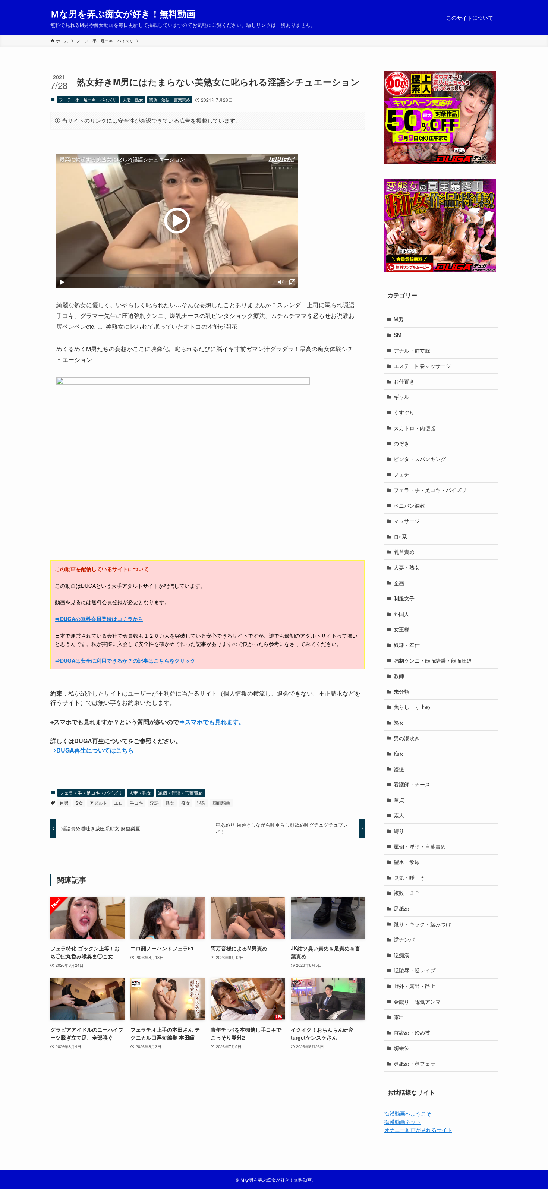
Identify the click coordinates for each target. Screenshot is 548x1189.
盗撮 (399, 769)
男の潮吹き (407, 738)
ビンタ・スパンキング (420, 459)
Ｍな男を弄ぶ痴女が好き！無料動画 (122, 13)
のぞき (401, 443)
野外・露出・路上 (414, 986)
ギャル (401, 396)
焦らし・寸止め (412, 706)
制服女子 (404, 598)
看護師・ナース (412, 784)
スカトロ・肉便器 (414, 428)
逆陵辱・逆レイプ (414, 970)
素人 (399, 815)
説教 (201, 803)
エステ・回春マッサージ (422, 365)
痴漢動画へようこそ (407, 1113)
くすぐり (404, 412)
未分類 (401, 691)
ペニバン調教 (409, 505)
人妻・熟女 (133, 99)
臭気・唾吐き (409, 877)
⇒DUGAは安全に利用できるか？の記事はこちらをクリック (125, 660)
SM (397, 334)
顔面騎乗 (221, 803)
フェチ (401, 474)
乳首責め (404, 551)
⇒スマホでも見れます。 (212, 722)
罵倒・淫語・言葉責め (169, 99)
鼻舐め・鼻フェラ (414, 1063)
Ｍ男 (64, 803)
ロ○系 (400, 536)
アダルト (98, 803)
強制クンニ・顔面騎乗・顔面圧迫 (433, 660)
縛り (399, 831)
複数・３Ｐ (407, 892)
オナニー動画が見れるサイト (418, 1129)
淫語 (154, 803)
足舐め (401, 908)
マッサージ (407, 520)
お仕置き (404, 381)
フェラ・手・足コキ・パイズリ (87, 99)
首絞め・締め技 (412, 1032)
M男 (398, 319)
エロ (118, 803)
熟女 (170, 803)
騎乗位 (401, 1047)
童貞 (399, 800)
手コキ (136, 803)
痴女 (185, 803)
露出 (399, 1017)
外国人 (401, 614)
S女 (79, 803)
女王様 (401, 629)
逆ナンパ (404, 939)
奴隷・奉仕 (407, 645)
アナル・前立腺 (412, 350)
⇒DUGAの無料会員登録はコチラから (99, 618)
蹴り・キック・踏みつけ (422, 924)
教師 (399, 675)
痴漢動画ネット (402, 1121)
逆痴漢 (401, 955)
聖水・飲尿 (407, 861)
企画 (399, 583)
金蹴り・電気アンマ (417, 1001)
